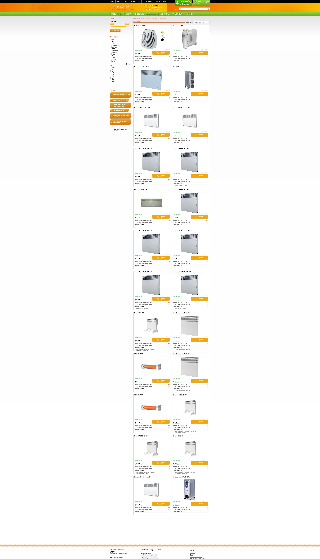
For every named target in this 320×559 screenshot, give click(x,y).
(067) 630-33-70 (150, 8)
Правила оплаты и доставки (197, 558)
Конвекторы (163, 18)
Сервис (164, 1)
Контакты (119, 1)
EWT (113, 49)
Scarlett (114, 59)
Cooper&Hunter (116, 45)
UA (175, 9)
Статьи (192, 554)
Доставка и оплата (135, 1)
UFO (113, 61)
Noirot (113, 54)
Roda (113, 57)
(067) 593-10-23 (158, 8)
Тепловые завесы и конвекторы (149, 18)
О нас (126, 1)
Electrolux (115, 47)
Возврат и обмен (147, 1)
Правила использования (196, 557)
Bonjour (114, 43)
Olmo (113, 56)
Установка (157, 1)
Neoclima (114, 52)
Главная (112, 1)
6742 (127, 24)
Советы (192, 555)
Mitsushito (115, 50)
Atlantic (114, 42)
